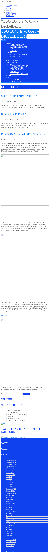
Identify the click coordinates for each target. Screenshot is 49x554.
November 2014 (11, 542)
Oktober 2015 (10, 523)
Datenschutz (11, 14)
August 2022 (10, 495)
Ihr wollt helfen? (11, 416)
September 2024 (11, 467)
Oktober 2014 (10, 544)
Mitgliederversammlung (13, 410)
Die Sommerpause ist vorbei (24, 134)
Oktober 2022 (10, 491)
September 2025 (11, 460)
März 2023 (9, 485)
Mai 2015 (9, 532)
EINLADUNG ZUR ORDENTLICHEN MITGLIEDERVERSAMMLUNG (18, 419)
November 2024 (11, 465)
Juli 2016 (9, 513)
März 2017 (9, 509)
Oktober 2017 (10, 505)
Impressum (10, 16)
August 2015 (10, 527)
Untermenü (6, 2)
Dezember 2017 (11, 503)
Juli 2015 (9, 529)
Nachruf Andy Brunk (19, 96)
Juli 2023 (9, 477)
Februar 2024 (10, 473)
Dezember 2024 (11, 462)
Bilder (8, 9)
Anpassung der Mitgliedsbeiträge (16, 414)
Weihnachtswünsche (12, 412)
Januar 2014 (10, 548)
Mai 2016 (9, 517)
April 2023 (9, 483)
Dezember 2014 (11, 540)
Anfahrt (9, 10)
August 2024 (10, 469)
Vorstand (10, 7)
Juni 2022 (9, 497)
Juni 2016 (9, 515)
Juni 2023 (9, 479)
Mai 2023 (9, 481)
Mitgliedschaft (12, 5)
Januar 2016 (10, 521)
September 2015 (11, 525)
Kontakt (9, 12)
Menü (3, 39)
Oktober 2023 (10, 475)
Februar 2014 (10, 546)
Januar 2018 (10, 501)
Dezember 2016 (11, 511)
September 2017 (11, 507)
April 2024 (9, 471)
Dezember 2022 (11, 489)
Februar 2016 (10, 519)
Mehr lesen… (5, 315)
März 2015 (9, 534)
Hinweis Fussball (15, 114)
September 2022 (11, 493)
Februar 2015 (10, 536)
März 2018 (9, 499)
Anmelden (4, 449)
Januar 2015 (10, 538)
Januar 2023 (10, 487)
